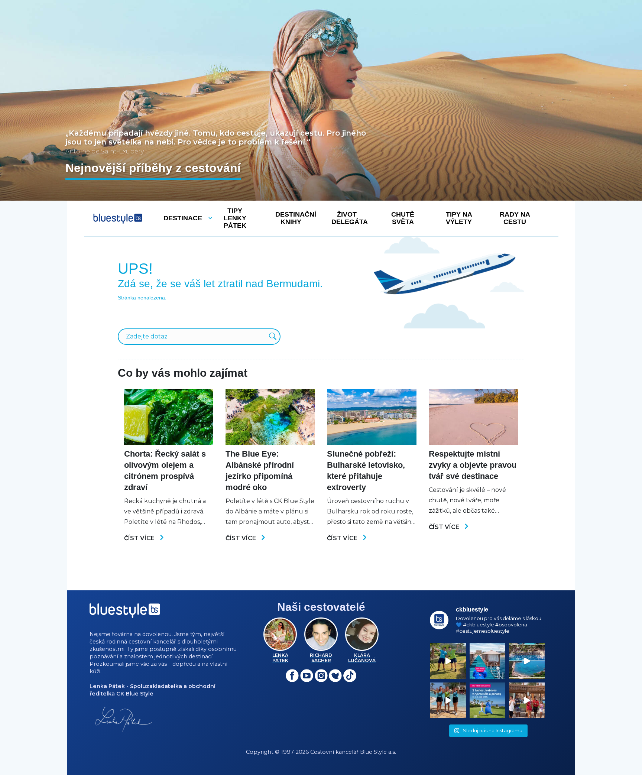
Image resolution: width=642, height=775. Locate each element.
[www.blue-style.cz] (125, 613)
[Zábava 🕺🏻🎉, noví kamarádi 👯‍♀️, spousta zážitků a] (527, 700)
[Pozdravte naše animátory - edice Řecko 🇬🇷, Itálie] (448, 661)
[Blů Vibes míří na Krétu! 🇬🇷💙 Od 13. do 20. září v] (487, 700)
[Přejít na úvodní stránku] (118, 218)
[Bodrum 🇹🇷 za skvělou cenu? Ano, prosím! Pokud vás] (527, 661)
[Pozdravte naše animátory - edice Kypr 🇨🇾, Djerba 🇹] (448, 700)
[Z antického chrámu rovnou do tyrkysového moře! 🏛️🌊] (487, 661)
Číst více (140, 538)
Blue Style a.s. (378, 752)
